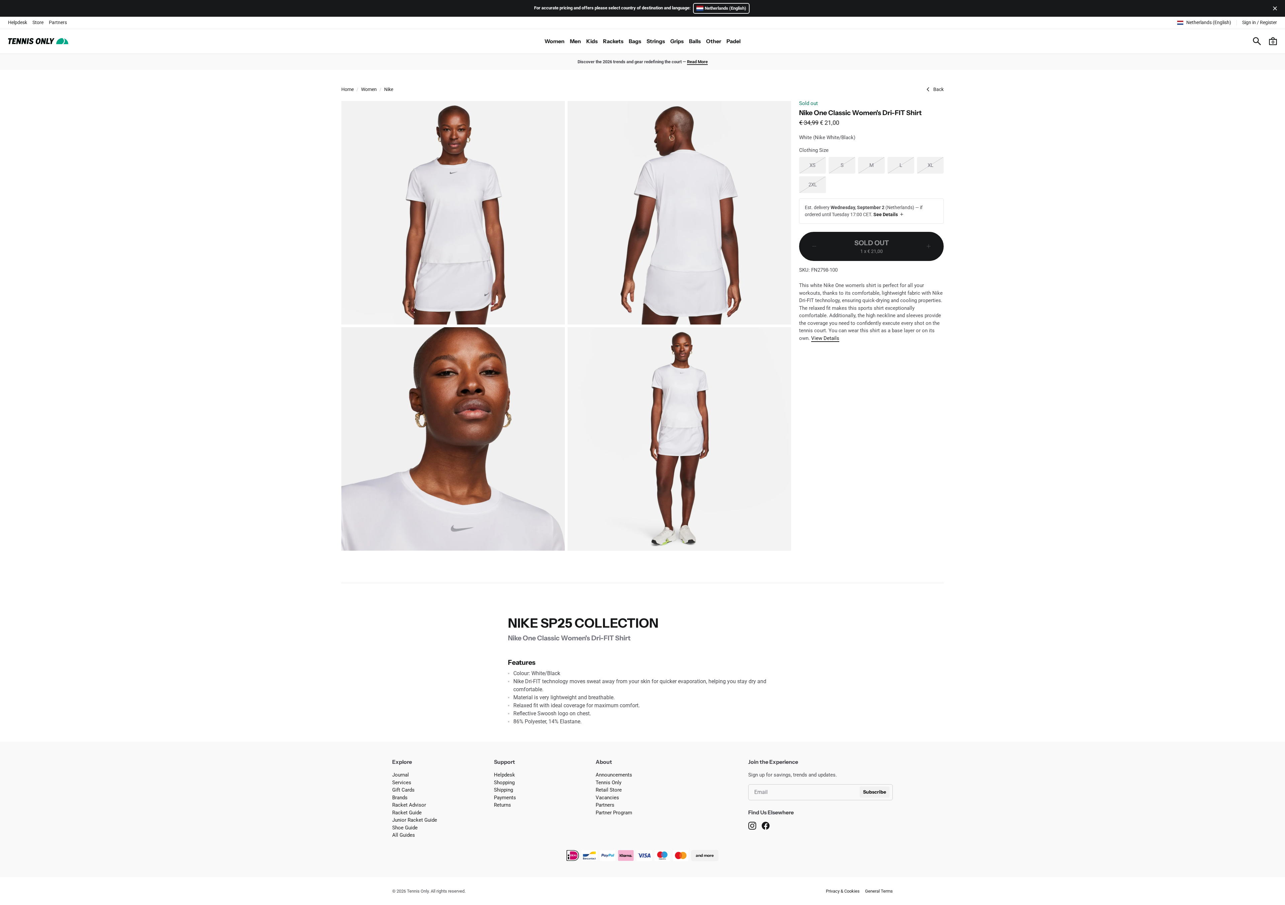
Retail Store (609, 790)
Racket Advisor (409, 805)
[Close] (1273, 8)
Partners (58, 22)
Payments (505, 798)
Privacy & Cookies (843, 891)
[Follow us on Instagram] (752, 826)
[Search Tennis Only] (1257, 41)
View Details (825, 338)
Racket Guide (407, 813)
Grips (677, 41)
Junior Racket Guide (414, 820)
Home (347, 89)
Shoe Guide (405, 828)
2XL (817, 184)
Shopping (504, 783)
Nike (388, 89)
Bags (635, 41)
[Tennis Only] (38, 41)
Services (401, 783)
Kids (592, 41)
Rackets (613, 41)
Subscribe (874, 792)
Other (713, 41)
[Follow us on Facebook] (766, 826)
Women (554, 41)
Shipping (503, 790)
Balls (695, 41)
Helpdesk (17, 22)
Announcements (614, 775)
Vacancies (607, 798)
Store (38, 22)
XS (817, 165)
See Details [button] (885, 214)
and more (705, 855)
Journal (400, 775)
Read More (697, 61)
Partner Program (614, 813)
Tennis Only (608, 783)
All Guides (403, 835)
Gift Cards (403, 790)
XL (936, 165)
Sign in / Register (1259, 22)
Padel (733, 41)
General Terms (879, 891)
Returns (502, 805)
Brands (400, 798)
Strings (656, 41)
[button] (1273, 41)
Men (575, 41)
